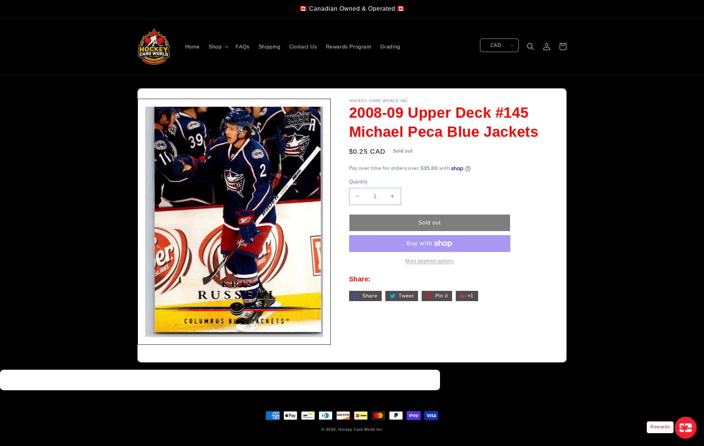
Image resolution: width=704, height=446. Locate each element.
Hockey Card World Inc (360, 429)
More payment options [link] (430, 261)
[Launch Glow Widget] (686, 428)
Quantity (358, 181)
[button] (217, 46)
